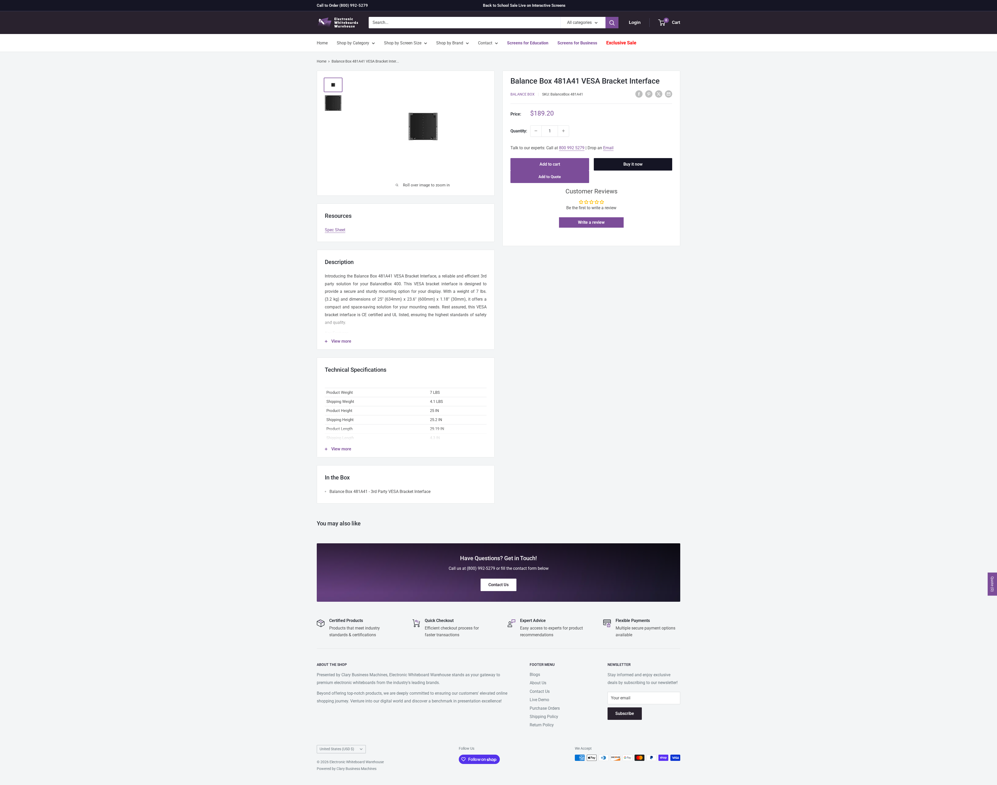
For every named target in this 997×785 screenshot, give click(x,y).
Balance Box (522, 94)
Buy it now (633, 164)
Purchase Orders (545, 708)
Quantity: (518, 130)
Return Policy (542, 724)
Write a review (591, 222)
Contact (485, 42)
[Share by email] (668, 94)
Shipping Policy (544, 716)
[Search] (611, 22)
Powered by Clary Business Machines (346, 769)
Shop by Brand (449, 42)
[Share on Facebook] (639, 94)
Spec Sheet (335, 229)
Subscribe (624, 713)
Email (608, 147)
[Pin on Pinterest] (648, 94)
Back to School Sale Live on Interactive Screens (524, 5)
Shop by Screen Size (402, 42)
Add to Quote (549, 176)
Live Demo (539, 699)
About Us (538, 682)
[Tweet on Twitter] (658, 94)
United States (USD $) (337, 749)
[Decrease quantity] (535, 130)
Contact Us (540, 691)
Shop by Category (353, 42)
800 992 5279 (571, 147)
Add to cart (550, 164)
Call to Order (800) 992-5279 (342, 5)
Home (322, 42)
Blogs (535, 674)
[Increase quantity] (563, 130)
